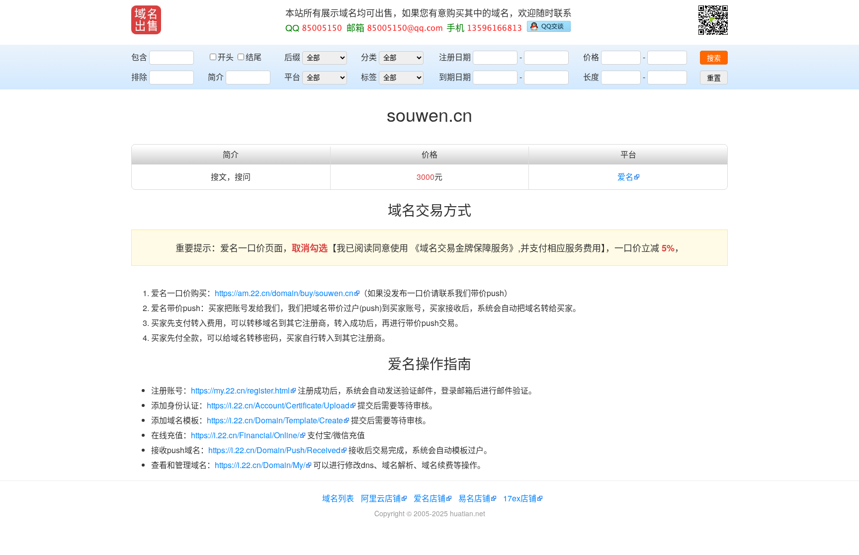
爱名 (625, 176)
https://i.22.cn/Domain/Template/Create (275, 420)
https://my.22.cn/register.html (240, 390)
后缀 (292, 57)
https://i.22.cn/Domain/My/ (260, 465)
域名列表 (338, 498)
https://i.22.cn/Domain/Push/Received (274, 450)
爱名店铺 (429, 498)
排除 (139, 76)
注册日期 (455, 57)
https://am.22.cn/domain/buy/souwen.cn (284, 293)
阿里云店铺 (381, 498)
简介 (216, 76)
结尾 (253, 57)
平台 (292, 76)
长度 (591, 76)
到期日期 (455, 76)
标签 (369, 76)
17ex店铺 (519, 498)
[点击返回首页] (146, 20)
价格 (591, 57)
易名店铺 (474, 498)
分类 (369, 57)
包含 (139, 57)
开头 (227, 57)
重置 (714, 78)
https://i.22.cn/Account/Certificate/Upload (278, 405)
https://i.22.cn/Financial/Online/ (245, 435)
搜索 (714, 58)
